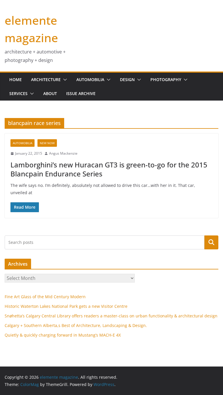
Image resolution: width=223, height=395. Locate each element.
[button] (64, 80)
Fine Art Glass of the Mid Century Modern (45, 296)
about (50, 93)
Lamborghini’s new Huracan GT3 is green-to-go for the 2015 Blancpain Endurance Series (108, 169)
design (127, 79)
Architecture (46, 79)
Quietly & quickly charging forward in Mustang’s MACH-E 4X (63, 335)
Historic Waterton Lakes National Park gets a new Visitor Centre (66, 306)
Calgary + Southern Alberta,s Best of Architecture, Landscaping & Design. (76, 325)
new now (47, 143)
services (18, 93)
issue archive (81, 93)
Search (211, 242)
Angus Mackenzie (63, 153)
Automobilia (90, 79)
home (15, 79)
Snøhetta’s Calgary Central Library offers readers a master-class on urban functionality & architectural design (111, 316)
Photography (165, 79)
